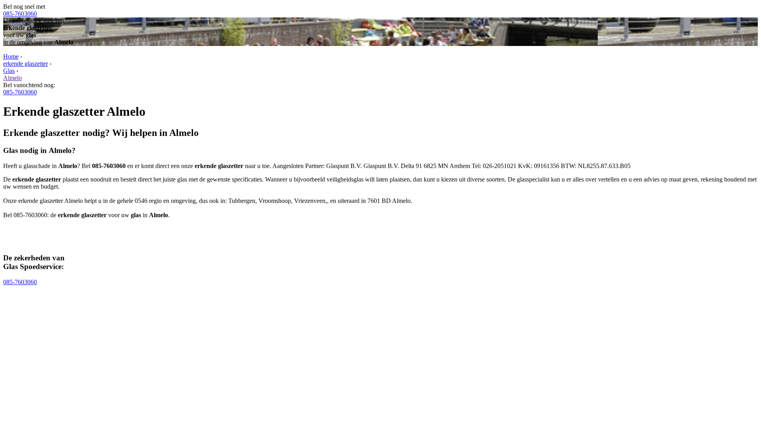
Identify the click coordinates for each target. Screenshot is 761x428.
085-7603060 (20, 13)
